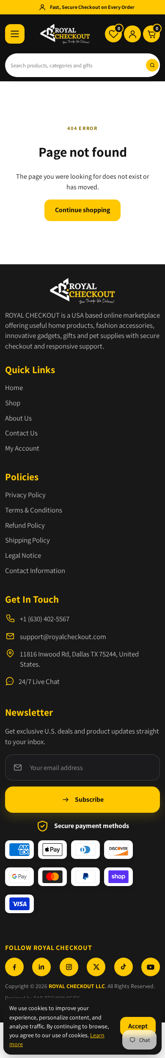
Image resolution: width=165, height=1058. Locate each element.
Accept (138, 1026)
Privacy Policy (25, 494)
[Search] (152, 65)
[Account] (132, 33)
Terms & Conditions (33, 510)
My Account (22, 448)
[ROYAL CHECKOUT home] (65, 34)
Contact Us (21, 433)
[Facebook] (14, 967)
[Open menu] (15, 34)
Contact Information (35, 570)
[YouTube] (150, 967)
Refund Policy (25, 525)
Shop (12, 402)
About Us (18, 418)
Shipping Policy (27, 540)
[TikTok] (123, 967)
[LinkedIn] (41, 967)
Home (14, 387)
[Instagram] (69, 967)
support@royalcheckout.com (63, 636)
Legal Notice (23, 555)
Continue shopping (82, 209)
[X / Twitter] (96, 967)
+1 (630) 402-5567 (44, 618)
